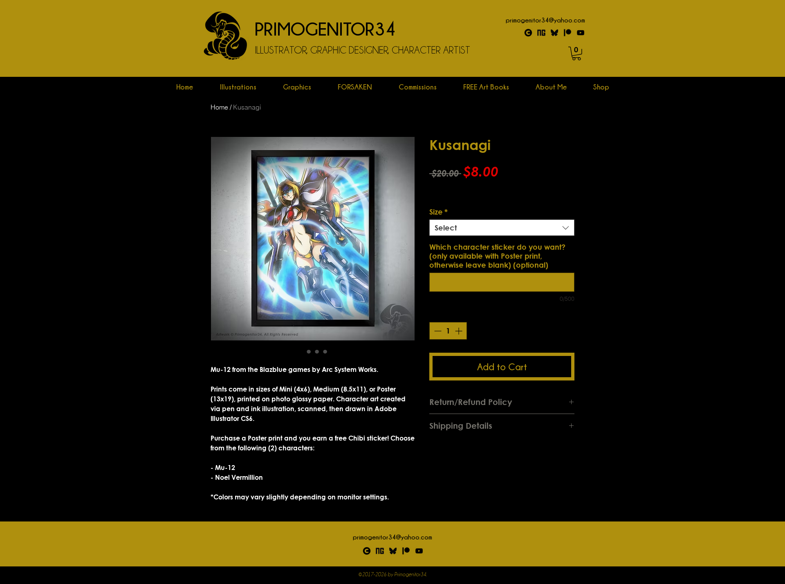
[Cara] (528, 32)
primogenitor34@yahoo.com (545, 20)
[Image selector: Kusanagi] (300, 351)
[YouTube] (580, 32)
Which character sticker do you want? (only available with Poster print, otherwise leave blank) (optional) (497, 255)
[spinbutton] (448, 330)
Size (438, 211)
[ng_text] (541, 32)
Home (219, 107)
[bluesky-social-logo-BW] (392, 550)
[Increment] (459, 330)
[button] (576, 53)
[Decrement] (437, 330)
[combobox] (501, 227)
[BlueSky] (554, 32)
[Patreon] (567, 32)
